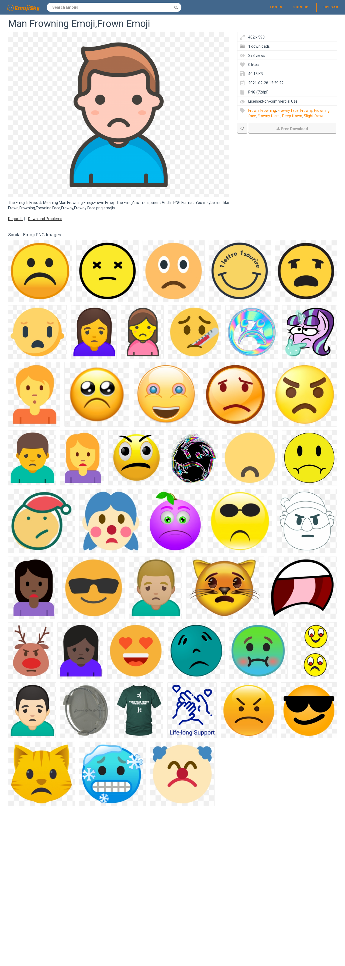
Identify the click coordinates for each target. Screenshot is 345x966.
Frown (253, 110)
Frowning (268, 110)
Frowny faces (269, 116)
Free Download (294, 129)
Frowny (306, 110)
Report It (15, 219)
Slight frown (314, 116)
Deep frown (292, 116)
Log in (276, 7)
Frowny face (288, 110)
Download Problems (45, 219)
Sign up (300, 7)
